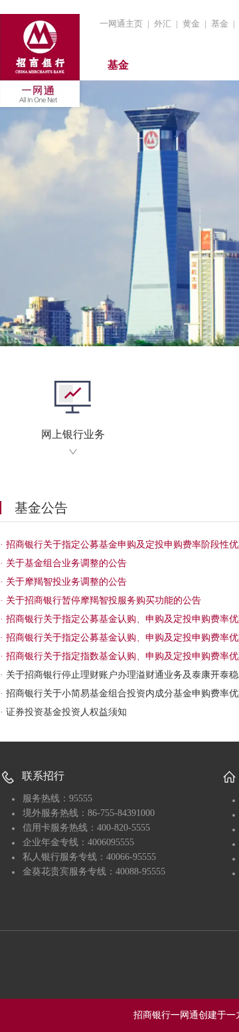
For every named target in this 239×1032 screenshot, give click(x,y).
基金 (219, 24)
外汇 (162, 24)
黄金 (191, 24)
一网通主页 (121, 24)
